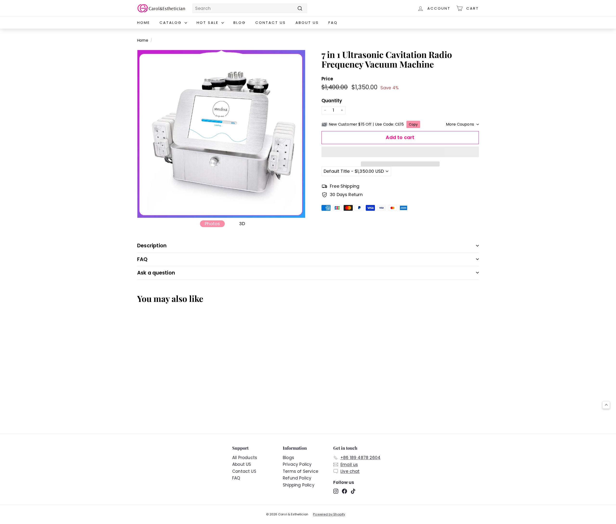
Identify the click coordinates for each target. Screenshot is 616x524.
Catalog (171, 22)
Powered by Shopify (329, 514)
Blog (239, 22)
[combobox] (249, 8)
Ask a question (156, 272)
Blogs (288, 457)
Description (152, 245)
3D (242, 224)
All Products (244, 457)
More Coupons (460, 124)
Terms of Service (300, 471)
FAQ (333, 22)
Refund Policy (297, 478)
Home (143, 22)
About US (307, 22)
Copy (413, 124)
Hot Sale (208, 22)
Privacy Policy (297, 464)
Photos (212, 224)
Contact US (270, 22)
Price (327, 79)
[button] (400, 152)
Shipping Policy (298, 485)
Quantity (331, 101)
